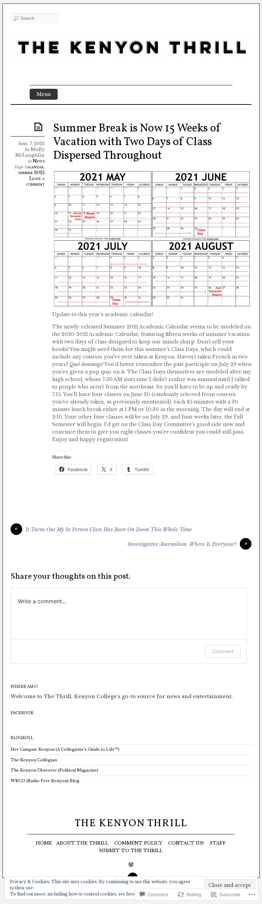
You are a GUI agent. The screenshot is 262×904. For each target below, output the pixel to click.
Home (44, 843)
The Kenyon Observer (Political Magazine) (54, 770)
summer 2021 (31, 172)
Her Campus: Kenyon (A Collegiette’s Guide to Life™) (65, 749)
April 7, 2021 (31, 143)
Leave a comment (35, 181)
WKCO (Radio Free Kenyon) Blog (45, 780)
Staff (217, 843)
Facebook (22, 713)
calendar (34, 167)
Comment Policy (138, 843)
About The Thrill (82, 843)
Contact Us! (186, 843)
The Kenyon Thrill (131, 823)
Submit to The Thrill (131, 850)
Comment (223, 651)
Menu (44, 94)
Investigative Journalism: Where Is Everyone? (182, 544)
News (39, 161)
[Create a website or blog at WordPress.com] (131, 865)
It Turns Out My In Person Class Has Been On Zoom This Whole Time (109, 529)
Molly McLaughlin (30, 152)
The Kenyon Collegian (34, 760)
